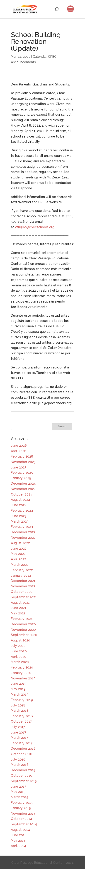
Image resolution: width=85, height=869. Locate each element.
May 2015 (18, 792)
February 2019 (22, 700)
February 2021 (22, 619)
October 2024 (21, 494)
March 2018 (20, 710)
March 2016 (20, 764)
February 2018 (22, 716)
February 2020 (22, 667)
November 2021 (23, 586)
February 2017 (21, 743)
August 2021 (20, 602)
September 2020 (24, 635)
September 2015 (24, 781)
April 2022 (18, 559)
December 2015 (23, 770)
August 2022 (20, 543)
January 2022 (21, 575)
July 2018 (18, 705)
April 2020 (18, 657)
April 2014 (18, 846)
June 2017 (18, 732)
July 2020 (18, 646)
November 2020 (23, 629)
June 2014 (19, 835)
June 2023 (19, 516)
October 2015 (21, 775)
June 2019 (19, 683)
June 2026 (19, 445)
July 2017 (18, 727)
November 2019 (23, 678)
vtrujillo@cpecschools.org (34, 227)
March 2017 (19, 737)
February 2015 (22, 802)
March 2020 (20, 662)
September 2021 (24, 597)
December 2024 (23, 483)
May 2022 (18, 554)
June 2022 (19, 548)
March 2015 (19, 797)
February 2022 (22, 570)
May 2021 (18, 613)
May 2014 (18, 840)
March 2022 (20, 564)
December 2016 (23, 748)
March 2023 (20, 521)
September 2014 (24, 824)
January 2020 (21, 673)
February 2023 (22, 526)
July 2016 (18, 759)
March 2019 (20, 694)
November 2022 (23, 537)
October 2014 (21, 819)
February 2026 (22, 456)
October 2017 (21, 721)
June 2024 (19, 505)
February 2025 (22, 472)
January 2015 (21, 808)
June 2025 (19, 467)
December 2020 (23, 624)
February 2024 (22, 510)
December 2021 (23, 581)
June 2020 (19, 651)
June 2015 (18, 786)
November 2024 (23, 489)
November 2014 (23, 813)
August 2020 (20, 640)
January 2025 (21, 478)
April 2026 (18, 451)
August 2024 (20, 499)
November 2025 (23, 462)
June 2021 (18, 608)
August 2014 (20, 829)
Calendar (39, 56)
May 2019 (18, 689)
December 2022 (23, 532)
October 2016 (21, 754)
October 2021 (21, 592)
